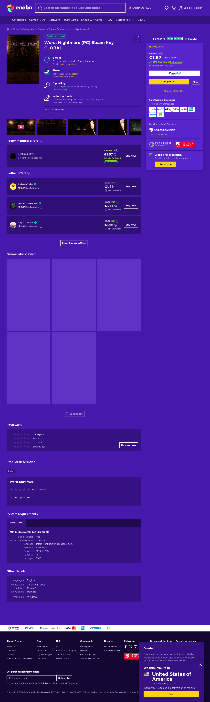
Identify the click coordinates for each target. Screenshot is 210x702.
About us (11, 647)
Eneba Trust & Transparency (20, 658)
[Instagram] (135, 647)
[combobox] (80, 7)
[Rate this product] (21, 490)
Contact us (12, 651)
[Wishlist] (166, 8)
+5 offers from (175, 91)
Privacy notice (50, 683)
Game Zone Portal (28, 203)
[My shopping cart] (173, 8)
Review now (128, 445)
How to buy (42, 647)
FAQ (58, 647)
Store (16, 29)
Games (41, 29)
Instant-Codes (25, 184)
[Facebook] (125, 647)
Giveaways (85, 651)
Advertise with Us (112, 651)
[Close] (200, 664)
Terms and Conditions (125, 692)
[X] (130, 647)
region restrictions (67, 64)
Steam (75, 74)
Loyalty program (45, 655)
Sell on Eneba (110, 647)
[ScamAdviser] (162, 130)
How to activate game (66, 651)
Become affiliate (87, 655)
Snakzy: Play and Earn (90, 658)
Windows (32, 597)
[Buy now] (174, 73)
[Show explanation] (41, 188)
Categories (28, 29)
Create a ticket (63, 655)
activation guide (66, 77)
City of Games (25, 223)
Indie (10, 471)
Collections (42, 651)
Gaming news (86, 647)
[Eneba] (19, 8)
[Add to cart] (196, 81)
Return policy (62, 658)
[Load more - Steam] (47, 72)
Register (197, 8)
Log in (187, 8)
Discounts (41, 658)
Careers (10, 655)
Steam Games (56, 29)
